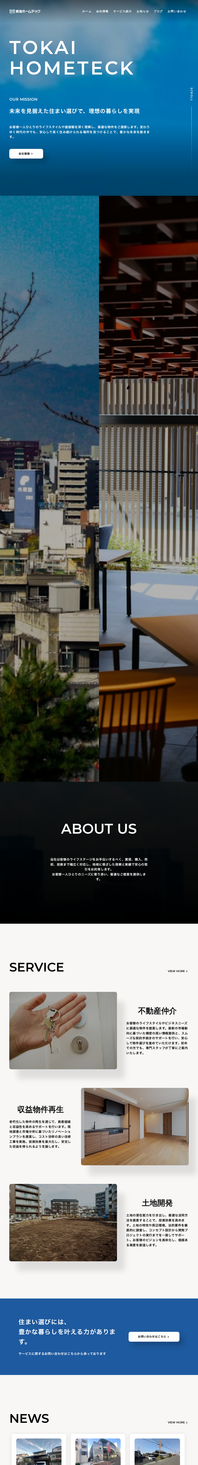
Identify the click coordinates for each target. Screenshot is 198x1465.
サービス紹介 (122, 11)
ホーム (86, 11)
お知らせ (143, 11)
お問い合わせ (177, 11)
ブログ (158, 11)
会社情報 (102, 11)
